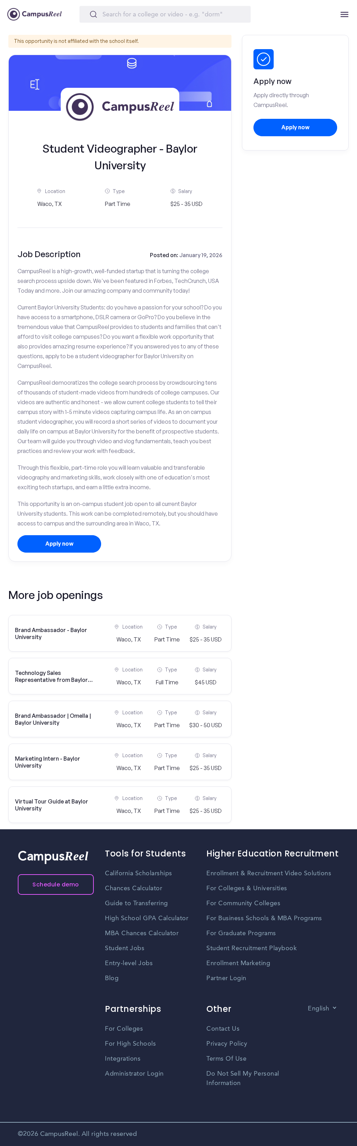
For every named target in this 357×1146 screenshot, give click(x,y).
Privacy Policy (226, 1044)
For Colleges (124, 1029)
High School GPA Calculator (146, 918)
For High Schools (130, 1044)
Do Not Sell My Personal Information (242, 1078)
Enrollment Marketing (238, 963)
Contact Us (223, 1029)
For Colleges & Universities (246, 888)
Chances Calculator (133, 888)
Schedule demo (55, 884)
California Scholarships (138, 873)
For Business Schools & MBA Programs (264, 918)
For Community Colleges (243, 903)
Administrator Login (134, 1074)
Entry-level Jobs (129, 963)
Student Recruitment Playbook (251, 948)
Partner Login (226, 978)
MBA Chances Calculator (141, 933)
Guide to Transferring (136, 903)
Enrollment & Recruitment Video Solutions (268, 873)
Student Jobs (124, 948)
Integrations (122, 1059)
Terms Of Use (226, 1059)
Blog (112, 978)
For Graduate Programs (241, 933)
